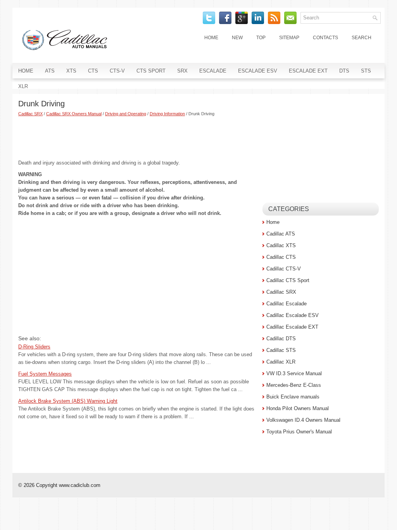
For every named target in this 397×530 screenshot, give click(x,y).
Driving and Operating (125, 113)
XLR (23, 86)
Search (361, 37)
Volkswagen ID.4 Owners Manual (303, 420)
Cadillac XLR (280, 362)
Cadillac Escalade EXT (292, 327)
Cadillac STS (281, 350)
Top (261, 37)
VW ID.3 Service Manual (294, 373)
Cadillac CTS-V (283, 269)
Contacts (325, 37)
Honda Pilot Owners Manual (297, 408)
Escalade (212, 71)
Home (211, 37)
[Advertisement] (137, 137)
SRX (182, 71)
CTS (93, 71)
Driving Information (167, 113)
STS (366, 71)
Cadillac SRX (30, 113)
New (237, 37)
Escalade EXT (308, 71)
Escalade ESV (257, 71)
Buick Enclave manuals (292, 397)
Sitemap (289, 37)
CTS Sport (151, 71)
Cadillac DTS (281, 338)
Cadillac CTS (281, 257)
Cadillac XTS (281, 245)
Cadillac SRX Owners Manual (74, 113)
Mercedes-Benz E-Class (293, 385)
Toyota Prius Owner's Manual (299, 432)
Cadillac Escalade (286, 304)
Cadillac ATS (280, 234)
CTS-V (117, 71)
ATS (50, 71)
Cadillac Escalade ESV (292, 315)
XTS (71, 71)
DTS (344, 71)
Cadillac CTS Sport (287, 280)
